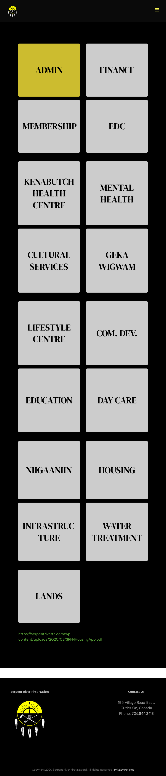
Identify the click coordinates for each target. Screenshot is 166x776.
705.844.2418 (143, 713)
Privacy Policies (124, 769)
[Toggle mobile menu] (157, 10)
